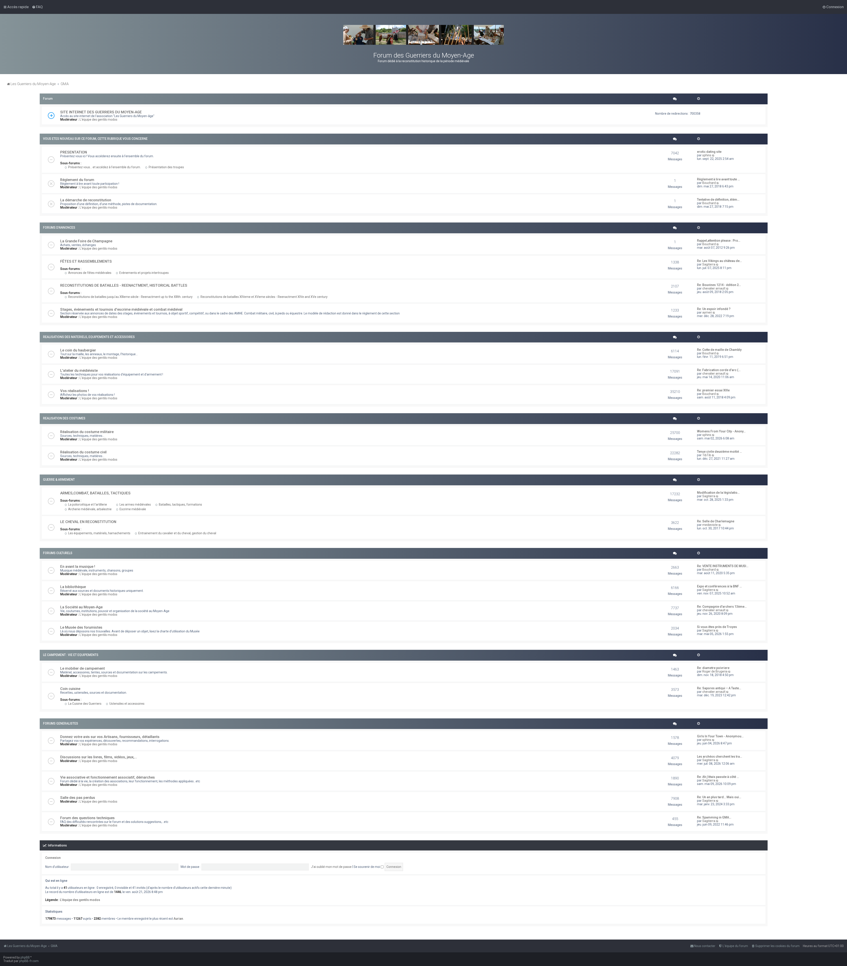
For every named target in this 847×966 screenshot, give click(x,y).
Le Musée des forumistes (81, 627)
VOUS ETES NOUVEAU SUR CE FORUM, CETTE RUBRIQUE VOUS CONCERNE (95, 138)
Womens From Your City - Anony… (721, 431)
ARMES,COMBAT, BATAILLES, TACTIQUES (95, 493)
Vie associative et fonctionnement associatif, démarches (107, 777)
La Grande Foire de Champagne (86, 241)
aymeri (707, 312)
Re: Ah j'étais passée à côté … (718, 777)
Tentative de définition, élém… (718, 199)
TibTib (706, 455)
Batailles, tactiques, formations (180, 504)
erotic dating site (709, 151)
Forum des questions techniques (87, 818)
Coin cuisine (70, 688)
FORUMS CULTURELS (57, 553)
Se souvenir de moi (367, 867)
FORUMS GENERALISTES (60, 723)
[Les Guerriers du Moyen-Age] (423, 35)
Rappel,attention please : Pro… (718, 240)
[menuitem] (37, 7)
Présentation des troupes (166, 167)
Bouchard (709, 183)
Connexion (53, 857)
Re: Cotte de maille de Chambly (719, 349)
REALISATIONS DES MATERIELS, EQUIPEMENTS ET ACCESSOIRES (89, 337)
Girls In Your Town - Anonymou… (720, 736)
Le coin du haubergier (78, 350)
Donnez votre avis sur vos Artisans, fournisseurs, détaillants (109, 736)
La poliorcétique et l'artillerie (87, 504)
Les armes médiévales (135, 504)
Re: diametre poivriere (713, 668)
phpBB (25, 957)
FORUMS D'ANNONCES (59, 227)
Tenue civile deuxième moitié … (719, 451)
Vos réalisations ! (74, 391)
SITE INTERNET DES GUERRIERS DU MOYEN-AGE (101, 112)
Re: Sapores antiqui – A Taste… (719, 688)
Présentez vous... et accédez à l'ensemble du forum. (104, 167)
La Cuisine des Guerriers (84, 703)
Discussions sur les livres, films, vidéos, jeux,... (98, 757)
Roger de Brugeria (714, 671)
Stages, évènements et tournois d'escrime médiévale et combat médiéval (121, 309)
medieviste (710, 525)
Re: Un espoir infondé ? (714, 309)
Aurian (178, 918)
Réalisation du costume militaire (87, 432)
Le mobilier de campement (82, 668)
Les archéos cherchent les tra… (719, 756)
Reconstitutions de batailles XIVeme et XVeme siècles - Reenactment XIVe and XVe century (264, 297)
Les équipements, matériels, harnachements (98, 533)
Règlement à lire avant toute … (718, 179)
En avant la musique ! (77, 566)
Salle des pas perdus (77, 797)
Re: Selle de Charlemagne (715, 521)
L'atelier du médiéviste (79, 370)
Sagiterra (708, 264)
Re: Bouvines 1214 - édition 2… (719, 285)
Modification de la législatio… (718, 492)
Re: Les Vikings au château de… (719, 261)
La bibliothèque (73, 587)
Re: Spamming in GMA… (714, 817)
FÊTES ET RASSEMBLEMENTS (86, 261)
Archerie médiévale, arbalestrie (89, 509)
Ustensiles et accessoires (126, 703)
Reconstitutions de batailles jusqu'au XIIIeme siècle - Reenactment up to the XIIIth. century (130, 297)
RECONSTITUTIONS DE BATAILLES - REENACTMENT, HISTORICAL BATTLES (123, 285)
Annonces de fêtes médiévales (89, 273)
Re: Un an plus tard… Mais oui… (719, 797)
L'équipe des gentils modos (98, 119)
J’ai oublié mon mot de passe (331, 867)
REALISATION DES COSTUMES (64, 418)
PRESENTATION (73, 152)
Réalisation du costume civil (83, 452)
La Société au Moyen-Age (81, 607)
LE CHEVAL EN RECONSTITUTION (88, 521)
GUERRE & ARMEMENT (59, 479)
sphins (706, 155)
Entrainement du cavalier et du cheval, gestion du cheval (177, 533)
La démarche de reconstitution (85, 200)
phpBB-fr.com (29, 961)
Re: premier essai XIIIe (713, 390)
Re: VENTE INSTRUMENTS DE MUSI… (722, 566)
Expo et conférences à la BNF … (719, 586)
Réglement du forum (77, 180)
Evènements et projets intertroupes (144, 273)
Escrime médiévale (132, 509)
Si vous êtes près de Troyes (717, 627)
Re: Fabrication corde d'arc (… (718, 370)
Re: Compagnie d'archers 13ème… (722, 606)
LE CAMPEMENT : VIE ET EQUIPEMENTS (70, 655)
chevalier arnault (713, 288)
